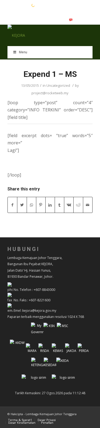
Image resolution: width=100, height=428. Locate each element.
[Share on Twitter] (21, 205)
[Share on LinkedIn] (50, 205)
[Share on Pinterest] (40, 205)
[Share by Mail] (87, 205)
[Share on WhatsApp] (31, 205)
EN (10, 5)
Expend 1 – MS (50, 74)
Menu (23, 52)
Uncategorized (58, 85)
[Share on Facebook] (12, 205)
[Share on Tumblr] (59, 205)
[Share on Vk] (68, 205)
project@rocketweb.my (50, 93)
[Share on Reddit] (78, 205)
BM (18, 5)
